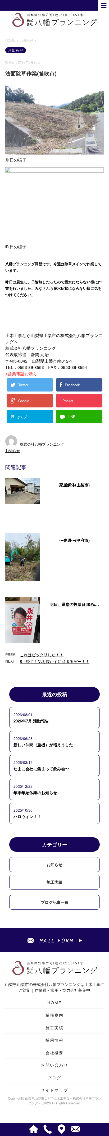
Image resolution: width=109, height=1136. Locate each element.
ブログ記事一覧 (55, 902)
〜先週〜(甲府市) (74, 540)
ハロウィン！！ (27, 816)
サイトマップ (54, 1090)
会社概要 (55, 1052)
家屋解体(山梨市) (74, 485)
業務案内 (55, 1015)
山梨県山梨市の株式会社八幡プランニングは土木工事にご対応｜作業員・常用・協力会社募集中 (54, 987)
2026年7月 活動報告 (31, 721)
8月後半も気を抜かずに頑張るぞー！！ (54, 661)
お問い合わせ (54, 1065)
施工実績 (54, 882)
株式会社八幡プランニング (42, 444)
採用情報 (55, 1040)
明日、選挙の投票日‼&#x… (74, 604)
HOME (54, 1002)
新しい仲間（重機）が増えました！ (45, 745)
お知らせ (12, 450)
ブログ (54, 1077)
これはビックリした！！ (41, 654)
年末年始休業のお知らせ (35, 792)
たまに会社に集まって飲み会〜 (41, 769)
